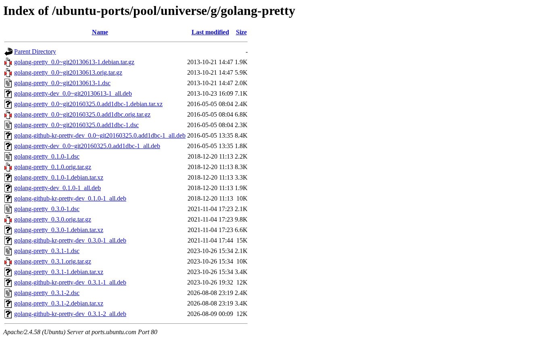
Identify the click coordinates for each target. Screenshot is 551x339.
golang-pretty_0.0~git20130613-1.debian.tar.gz (74, 62)
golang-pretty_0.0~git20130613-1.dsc (62, 83)
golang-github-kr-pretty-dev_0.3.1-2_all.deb (70, 313)
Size (241, 32)
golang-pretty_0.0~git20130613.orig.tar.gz (68, 72)
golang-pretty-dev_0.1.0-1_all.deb (57, 187)
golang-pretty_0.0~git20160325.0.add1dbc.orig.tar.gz (82, 114)
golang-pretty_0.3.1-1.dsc (46, 250)
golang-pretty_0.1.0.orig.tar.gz (52, 166)
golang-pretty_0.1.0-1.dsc (46, 156)
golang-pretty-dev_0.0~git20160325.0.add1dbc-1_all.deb (87, 145)
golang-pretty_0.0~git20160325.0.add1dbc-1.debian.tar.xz (88, 103)
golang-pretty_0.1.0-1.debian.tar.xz (58, 177)
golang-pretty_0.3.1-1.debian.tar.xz (58, 271)
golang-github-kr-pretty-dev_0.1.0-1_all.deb (70, 198)
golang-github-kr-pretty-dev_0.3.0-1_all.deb (70, 240)
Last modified (210, 32)
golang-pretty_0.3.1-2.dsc (46, 292)
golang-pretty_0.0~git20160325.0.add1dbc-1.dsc (76, 124)
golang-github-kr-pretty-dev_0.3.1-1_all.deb (70, 282)
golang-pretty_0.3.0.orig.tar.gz (52, 219)
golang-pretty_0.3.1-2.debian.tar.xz (58, 303)
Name (100, 32)
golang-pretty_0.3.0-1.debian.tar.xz (58, 229)
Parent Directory (35, 51)
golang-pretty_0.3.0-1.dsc (46, 208)
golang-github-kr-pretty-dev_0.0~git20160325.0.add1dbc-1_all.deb (100, 135)
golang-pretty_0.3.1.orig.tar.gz (52, 261)
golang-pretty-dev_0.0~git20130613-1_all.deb (73, 93)
